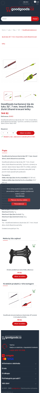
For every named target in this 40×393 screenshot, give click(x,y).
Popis (4, 150)
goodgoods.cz (16, 388)
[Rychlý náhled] (4, 244)
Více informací (20, 196)
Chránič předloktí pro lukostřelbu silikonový (20, 270)
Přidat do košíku (25, 133)
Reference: (5, 116)
